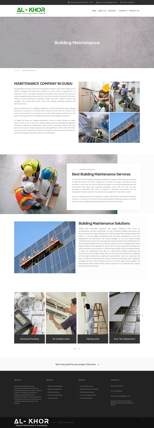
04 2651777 (119, 386)
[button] (74, 349)
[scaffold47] (124, 127)
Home (94, 11)
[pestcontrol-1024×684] (94, 97)
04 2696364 (118, 391)
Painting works (53, 398)
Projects (123, 11)
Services (112, 11)
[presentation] (12, 315)
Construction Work (86, 398)
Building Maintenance (87, 392)
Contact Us (134, 11)
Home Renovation (54, 392)
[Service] (94, 127)
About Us (102, 11)
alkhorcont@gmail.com (122, 396)
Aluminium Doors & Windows (89, 389)
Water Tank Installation (55, 386)
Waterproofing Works (55, 389)
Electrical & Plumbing (55, 395)
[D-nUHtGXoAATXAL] (124, 97)
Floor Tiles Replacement (88, 395)
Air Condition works (86, 386)
